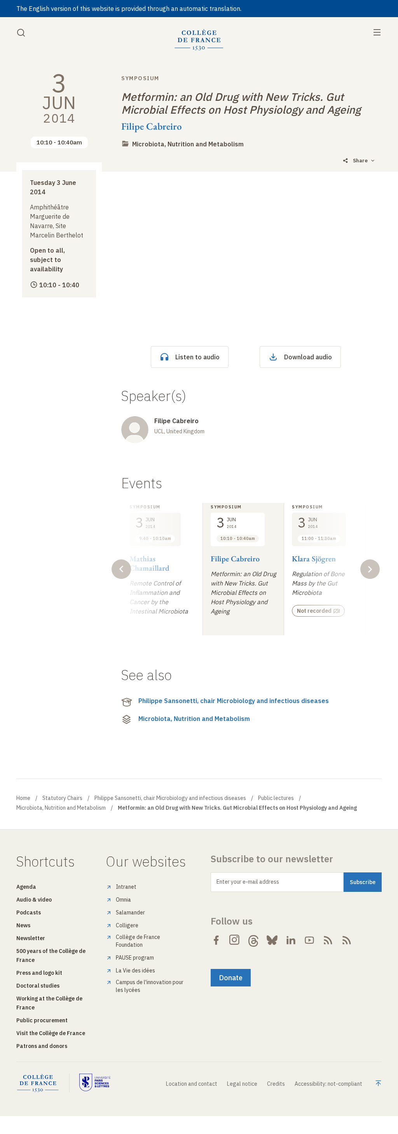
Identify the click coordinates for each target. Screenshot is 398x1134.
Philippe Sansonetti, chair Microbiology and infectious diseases (233, 701)
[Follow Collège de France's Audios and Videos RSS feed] (346, 940)
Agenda (26, 886)
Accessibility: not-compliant (328, 1083)
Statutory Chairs (62, 798)
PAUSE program (135, 957)
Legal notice (242, 1083)
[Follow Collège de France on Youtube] (309, 940)
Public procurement (42, 1020)
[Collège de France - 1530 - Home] (199, 40)
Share (360, 160)
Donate (231, 977)
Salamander (130, 912)
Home (23, 798)
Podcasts (28, 912)
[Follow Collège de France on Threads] (253, 940)
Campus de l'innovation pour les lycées (149, 986)
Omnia (123, 899)
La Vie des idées (135, 970)
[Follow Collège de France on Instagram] (234, 940)
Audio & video (34, 899)
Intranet (126, 886)
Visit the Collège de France (50, 1033)
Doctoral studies (37, 985)
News (23, 925)
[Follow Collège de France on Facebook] (216, 940)
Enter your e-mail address (247, 881)
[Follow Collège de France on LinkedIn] (290, 940)
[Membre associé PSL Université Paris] (94, 1083)
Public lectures (276, 798)
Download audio (308, 357)
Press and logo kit (39, 972)
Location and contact (191, 1083)
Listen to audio (197, 357)
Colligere (127, 925)
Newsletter (30, 938)
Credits (276, 1083)
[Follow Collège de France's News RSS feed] (328, 940)
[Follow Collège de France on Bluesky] (272, 940)
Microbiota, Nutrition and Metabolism (188, 144)
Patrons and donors (41, 1046)
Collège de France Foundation (138, 941)
